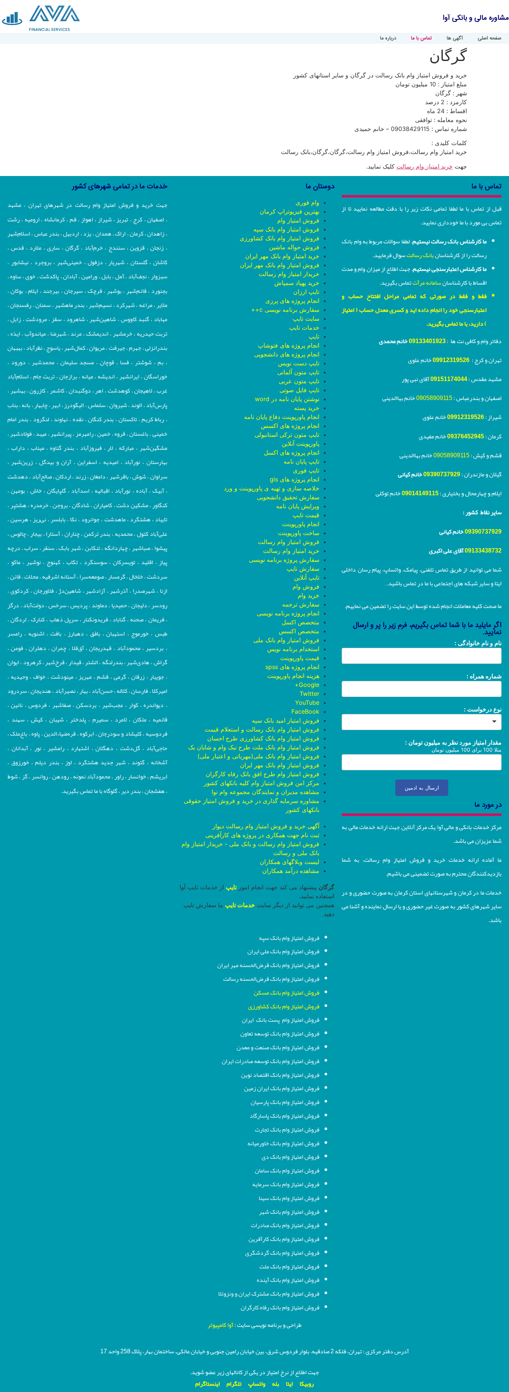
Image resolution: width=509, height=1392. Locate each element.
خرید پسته (306, 408)
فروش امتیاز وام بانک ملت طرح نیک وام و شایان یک (253, 747)
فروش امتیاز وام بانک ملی (286, 640)
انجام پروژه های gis (294, 479)
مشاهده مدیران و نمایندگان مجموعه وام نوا (265, 792)
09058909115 (434, 398)
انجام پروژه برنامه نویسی (288, 613)
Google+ (307, 684)
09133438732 (483, 551)
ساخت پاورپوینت (298, 533)
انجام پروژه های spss (292, 667)
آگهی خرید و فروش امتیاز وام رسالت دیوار (265, 826)
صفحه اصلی (490, 38)
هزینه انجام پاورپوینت (293, 675)
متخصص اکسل (300, 622)
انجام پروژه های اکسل (291, 452)
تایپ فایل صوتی (299, 390)
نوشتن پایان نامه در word (287, 399)
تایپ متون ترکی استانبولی (287, 434)
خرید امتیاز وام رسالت (424, 166)
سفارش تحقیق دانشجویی (288, 497)
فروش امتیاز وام (298, 220)
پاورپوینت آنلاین (300, 443)
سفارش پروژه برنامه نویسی (284, 559)
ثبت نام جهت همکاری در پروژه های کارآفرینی (262, 835)
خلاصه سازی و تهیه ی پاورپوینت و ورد (271, 488)
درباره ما (388, 38)
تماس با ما (421, 38)
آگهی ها (455, 38)
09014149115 (420, 493)
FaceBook (305, 711)
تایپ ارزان (306, 291)
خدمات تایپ (304, 327)
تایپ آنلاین (306, 577)
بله (275, 1384)
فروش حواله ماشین (294, 247)
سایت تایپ (306, 318)
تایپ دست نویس (298, 363)
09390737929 (441, 474)
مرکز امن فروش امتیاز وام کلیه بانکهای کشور (261, 783)
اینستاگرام (207, 1384)
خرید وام (308, 595)
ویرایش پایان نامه (297, 506)
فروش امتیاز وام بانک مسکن (286, 993)
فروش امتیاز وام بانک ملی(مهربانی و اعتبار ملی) (258, 756)
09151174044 (448, 379)
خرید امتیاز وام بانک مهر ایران (282, 256)
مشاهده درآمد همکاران (290, 870)
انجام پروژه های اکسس (290, 425)
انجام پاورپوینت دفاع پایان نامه (281, 416)
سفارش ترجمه (300, 604)
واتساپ (256, 1384)
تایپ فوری (306, 470)
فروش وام (306, 586)
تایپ (314, 336)
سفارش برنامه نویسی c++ (285, 309)
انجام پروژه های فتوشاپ (288, 345)
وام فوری (307, 202)
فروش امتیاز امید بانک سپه (285, 720)
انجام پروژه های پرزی (292, 300)
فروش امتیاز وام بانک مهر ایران (279, 265)
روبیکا (307, 1384)
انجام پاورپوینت (300, 524)
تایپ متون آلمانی (298, 372)
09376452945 (465, 436)
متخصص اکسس (299, 631)
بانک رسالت (420, 255)
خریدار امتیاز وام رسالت (289, 274)
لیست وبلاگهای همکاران (289, 861)
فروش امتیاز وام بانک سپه (286, 229)
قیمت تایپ (306, 515)
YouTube (307, 702)
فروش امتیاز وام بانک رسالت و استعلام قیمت (262, 729)
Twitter (309, 693)
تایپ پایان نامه (301, 461)
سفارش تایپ (303, 568)
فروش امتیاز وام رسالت (288, 541)
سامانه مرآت (426, 283)
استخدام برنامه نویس (293, 649)
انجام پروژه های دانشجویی (286, 354)
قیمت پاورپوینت (299, 658)
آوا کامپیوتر (220, 1325)
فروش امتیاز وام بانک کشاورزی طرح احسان (263, 738)
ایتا (289, 1384)
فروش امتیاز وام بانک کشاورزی (279, 238)
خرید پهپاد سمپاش (296, 283)
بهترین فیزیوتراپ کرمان (289, 211)
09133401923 (427, 341)
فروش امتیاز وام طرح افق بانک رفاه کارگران (262, 774)
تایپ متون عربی (299, 381)
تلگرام (234, 1384)
